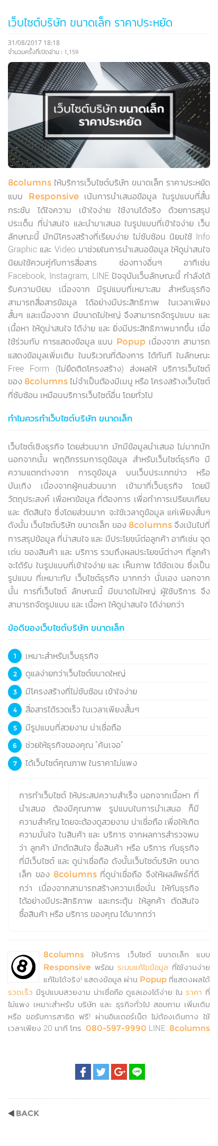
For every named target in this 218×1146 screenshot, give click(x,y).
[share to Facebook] (83, 1072)
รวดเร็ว (20, 992)
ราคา (194, 992)
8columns (29, 183)
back (23, 1113)
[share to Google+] (119, 1072)
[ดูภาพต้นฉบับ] (195, 77)
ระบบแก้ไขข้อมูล (142, 967)
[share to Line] (137, 1072)
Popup (131, 342)
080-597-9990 (116, 1028)
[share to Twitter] (101, 1072)
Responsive (54, 196)
